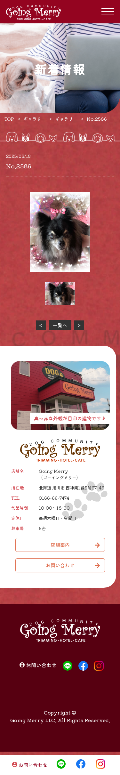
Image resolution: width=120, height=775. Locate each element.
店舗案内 (60, 544)
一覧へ (60, 325)
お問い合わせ (33, 764)
